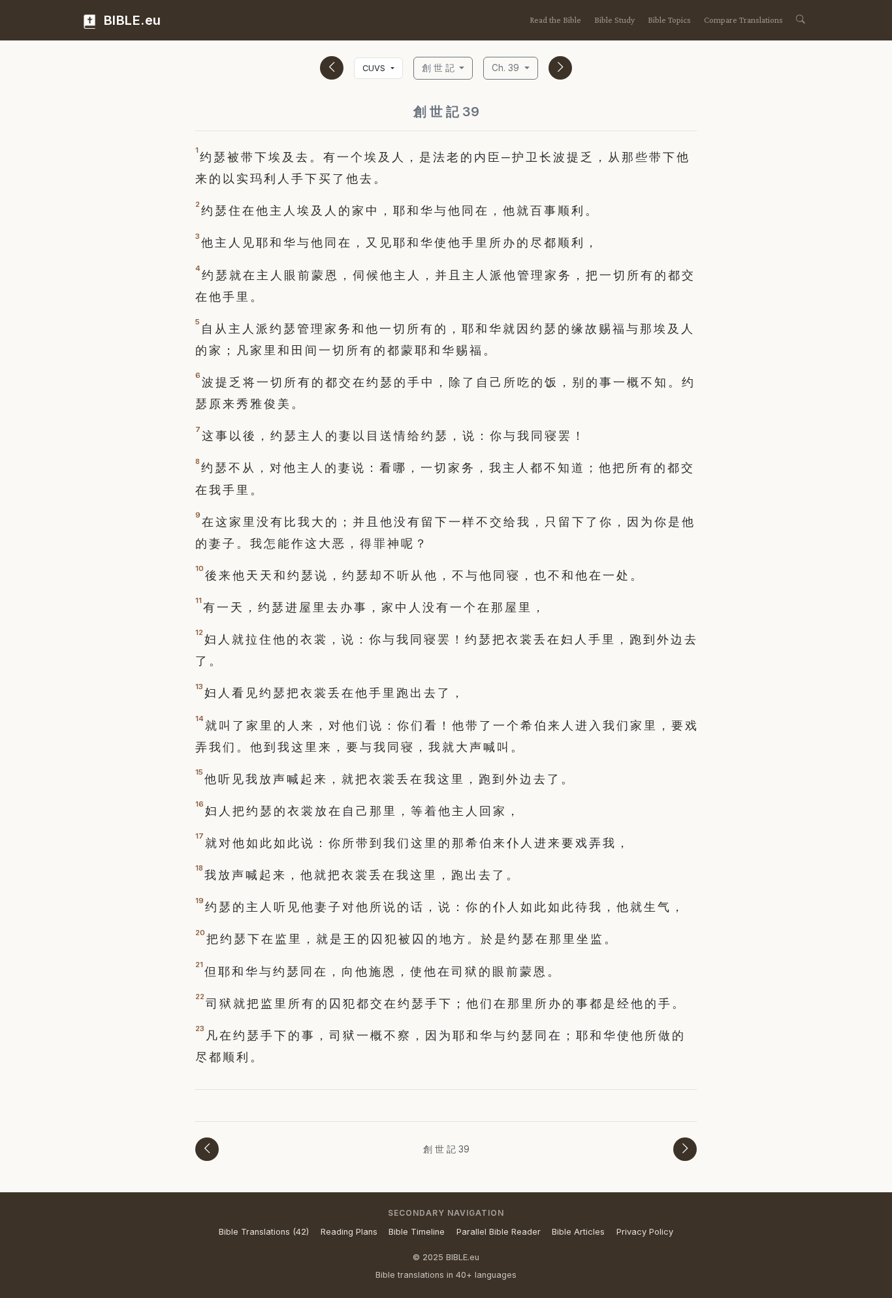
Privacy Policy (644, 1232)
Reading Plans (349, 1232)
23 (199, 1028)
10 (199, 568)
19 (199, 900)
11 (198, 600)
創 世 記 (439, 68)
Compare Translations (743, 20)
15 (199, 772)
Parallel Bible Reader (498, 1232)
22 (199, 996)
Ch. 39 (507, 68)
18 (199, 868)
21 (199, 964)
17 (199, 836)
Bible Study (614, 20)
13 (199, 686)
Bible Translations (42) (264, 1232)
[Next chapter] (560, 68)
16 (199, 804)
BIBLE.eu (130, 20)
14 (199, 718)
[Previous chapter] (331, 68)
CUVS (375, 68)
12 (199, 632)
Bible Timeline (417, 1232)
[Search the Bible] (800, 20)
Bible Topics (669, 20)
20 (200, 932)
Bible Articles (578, 1232)
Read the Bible (555, 20)
